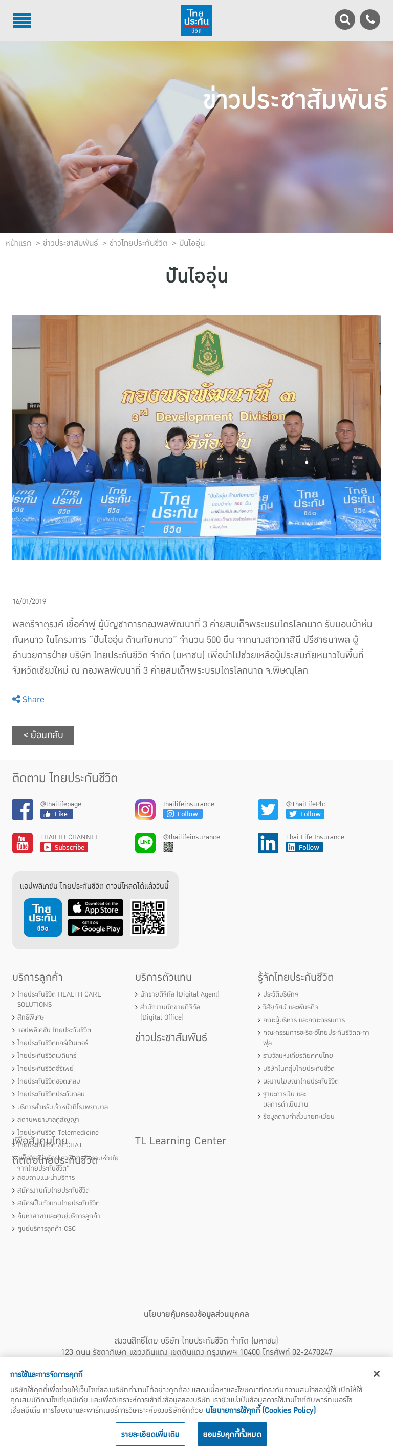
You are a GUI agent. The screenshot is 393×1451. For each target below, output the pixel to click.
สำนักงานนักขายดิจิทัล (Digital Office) (170, 1012)
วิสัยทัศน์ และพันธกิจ (290, 1007)
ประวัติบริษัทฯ (281, 994)
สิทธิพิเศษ (30, 1017)
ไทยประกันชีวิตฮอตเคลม (48, 1081)
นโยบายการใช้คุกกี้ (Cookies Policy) (261, 1410)
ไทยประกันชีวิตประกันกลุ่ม (51, 1094)
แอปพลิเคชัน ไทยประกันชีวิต (54, 1030)
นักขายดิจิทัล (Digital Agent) (180, 994)
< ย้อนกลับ (43, 735)
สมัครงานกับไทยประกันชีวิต (53, 1190)
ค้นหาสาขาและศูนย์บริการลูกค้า (58, 1216)
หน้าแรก (18, 243)
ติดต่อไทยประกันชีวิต (55, 1160)
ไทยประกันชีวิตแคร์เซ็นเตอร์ (52, 1043)
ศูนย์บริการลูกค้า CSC (46, 1229)
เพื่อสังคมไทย (40, 1141)
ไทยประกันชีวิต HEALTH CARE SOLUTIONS (59, 999)
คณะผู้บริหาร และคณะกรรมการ (304, 1020)
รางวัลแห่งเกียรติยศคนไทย (298, 1056)
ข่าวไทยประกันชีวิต (139, 243)
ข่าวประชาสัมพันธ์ (171, 1037)
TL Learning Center (180, 1141)
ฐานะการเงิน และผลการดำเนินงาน (285, 1099)
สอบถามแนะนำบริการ (46, 1177)
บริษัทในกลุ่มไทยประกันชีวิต (299, 1068)
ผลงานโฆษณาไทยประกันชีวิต (301, 1081)
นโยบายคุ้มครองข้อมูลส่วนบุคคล (196, 1314)
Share (32, 699)
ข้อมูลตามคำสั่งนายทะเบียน (299, 1116)
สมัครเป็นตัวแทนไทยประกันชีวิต (58, 1203)
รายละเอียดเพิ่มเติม (150, 1434)
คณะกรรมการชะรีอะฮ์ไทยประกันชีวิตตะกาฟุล (316, 1038)
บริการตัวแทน (163, 977)
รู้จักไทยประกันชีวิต (296, 977)
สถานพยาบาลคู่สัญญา (48, 1119)
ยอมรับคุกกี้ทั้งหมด (232, 1434)
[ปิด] (376, 1373)
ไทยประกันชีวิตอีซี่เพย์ (45, 1068)
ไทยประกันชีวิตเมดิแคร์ (46, 1056)
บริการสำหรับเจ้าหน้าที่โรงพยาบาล (62, 1107)
